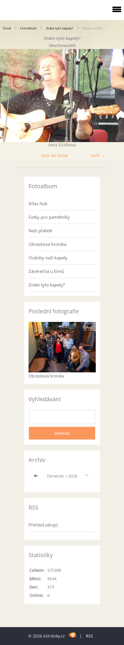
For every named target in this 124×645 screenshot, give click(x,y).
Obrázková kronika (47, 244)
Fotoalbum (28, 28)
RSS (89, 636)
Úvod (7, 28)
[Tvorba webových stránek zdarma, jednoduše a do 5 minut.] (73, 635)
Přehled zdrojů (43, 525)
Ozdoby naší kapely (48, 258)
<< (36, 476)
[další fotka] (114, 95)
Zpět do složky (54, 155)
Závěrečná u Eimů (46, 271)
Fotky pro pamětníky (49, 217)
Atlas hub (38, 203)
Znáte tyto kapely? (59, 28)
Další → (98, 155)
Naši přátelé (40, 230)
